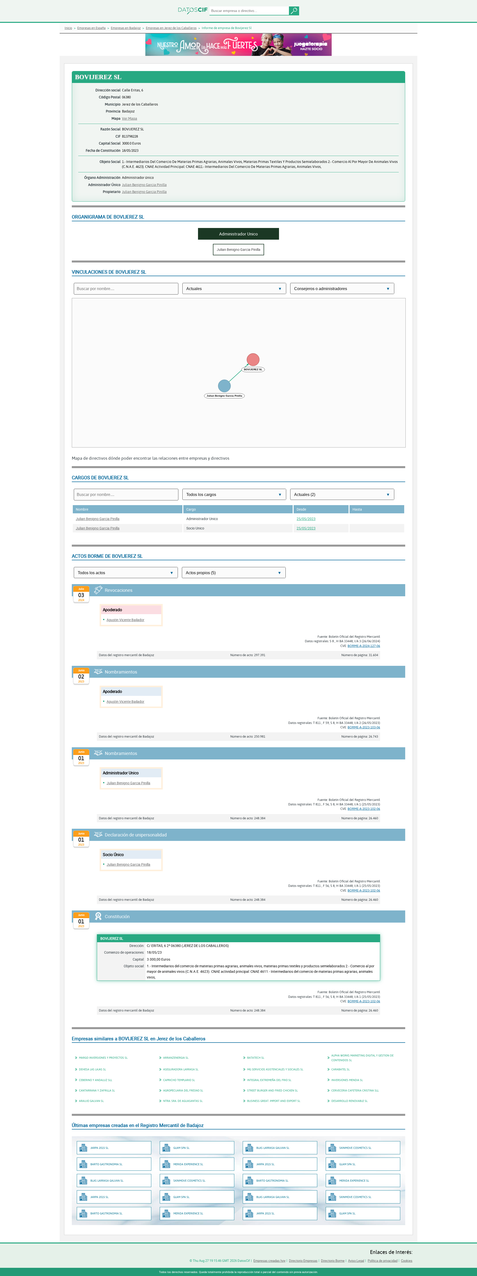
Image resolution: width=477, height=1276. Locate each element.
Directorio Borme (333, 1260)
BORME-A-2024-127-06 (364, 646)
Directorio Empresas (303, 1260)
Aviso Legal (356, 1260)
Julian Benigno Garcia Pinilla (144, 184)
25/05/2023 (306, 518)
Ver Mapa (129, 118)
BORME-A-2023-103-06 (364, 727)
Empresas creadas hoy (269, 1260)
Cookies (406, 1260)
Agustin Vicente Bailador (125, 619)
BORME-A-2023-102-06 (364, 809)
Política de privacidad (383, 1260)
